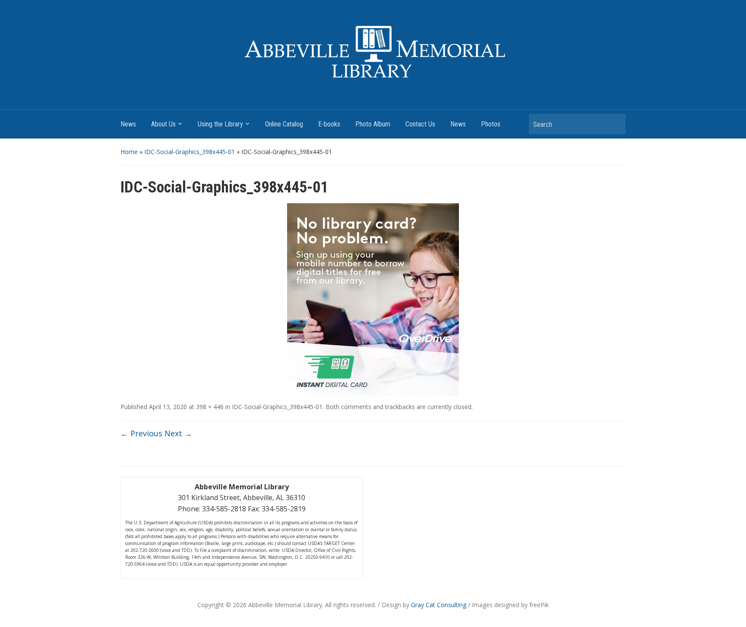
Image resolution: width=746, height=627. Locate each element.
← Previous (141, 433)
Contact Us (420, 124)
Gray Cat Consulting (438, 605)
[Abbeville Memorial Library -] (373, 52)
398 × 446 (210, 407)
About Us (163, 124)
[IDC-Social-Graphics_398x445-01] (373, 298)
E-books (329, 124)
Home (129, 152)
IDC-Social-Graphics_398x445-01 (189, 152)
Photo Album (372, 124)
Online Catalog (284, 124)
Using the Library (220, 124)
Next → (178, 433)
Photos (490, 124)
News (128, 124)
